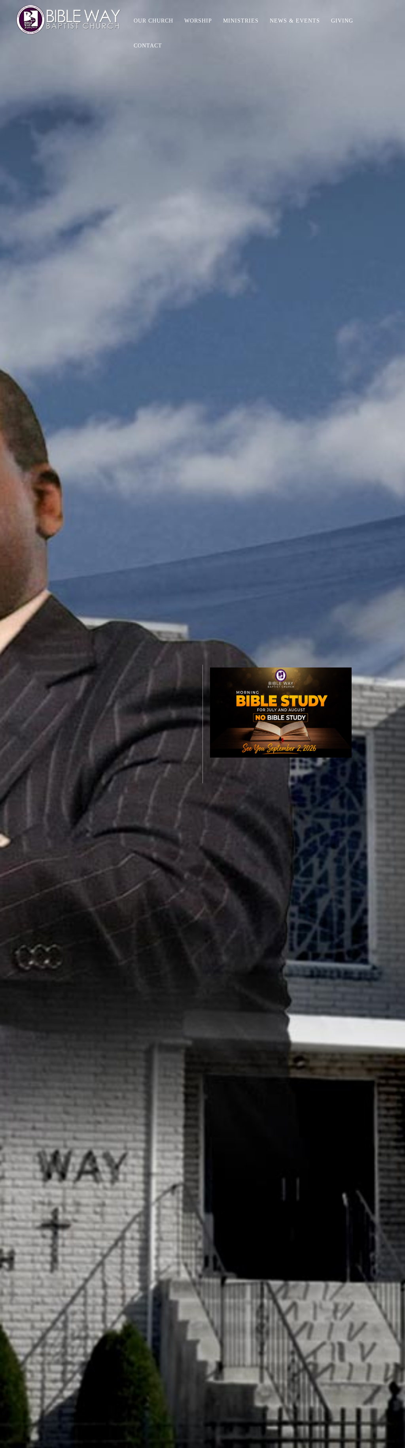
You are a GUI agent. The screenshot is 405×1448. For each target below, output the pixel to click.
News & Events (295, 21)
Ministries (241, 21)
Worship (198, 21)
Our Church (153, 21)
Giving (342, 21)
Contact (148, 46)
